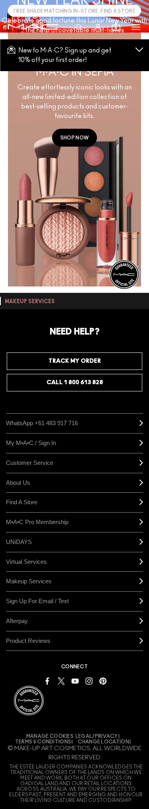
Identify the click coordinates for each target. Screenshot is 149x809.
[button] (136, 27)
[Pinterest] (102, 680)
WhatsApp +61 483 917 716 (42, 423)
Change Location (103, 741)
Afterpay (17, 620)
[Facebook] (47, 680)
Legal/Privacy (96, 736)
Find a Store (21, 502)
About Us (18, 482)
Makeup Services (29, 581)
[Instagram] (89, 680)
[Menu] (136, 27)
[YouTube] (75, 680)
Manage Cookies (50, 736)
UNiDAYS (19, 541)
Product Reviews (28, 640)
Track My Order (74, 361)
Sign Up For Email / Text (37, 601)
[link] (74, 138)
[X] (61, 680)
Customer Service (29, 462)
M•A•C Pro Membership (37, 522)
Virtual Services (26, 561)
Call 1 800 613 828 (74, 382)
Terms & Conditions (43, 741)
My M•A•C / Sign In (31, 442)
